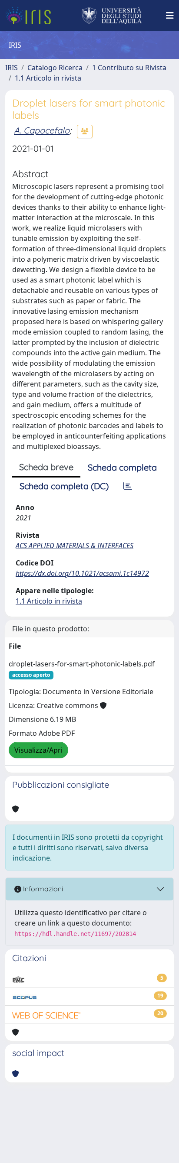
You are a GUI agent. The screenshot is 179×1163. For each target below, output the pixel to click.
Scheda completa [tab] (122, 467)
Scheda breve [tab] (46, 466)
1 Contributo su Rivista (129, 67)
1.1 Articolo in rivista (48, 78)
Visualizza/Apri (38, 750)
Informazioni (42, 888)
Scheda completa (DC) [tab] (64, 486)
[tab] (127, 486)
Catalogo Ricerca (55, 67)
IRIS (11, 67)
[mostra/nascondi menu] (170, 15)
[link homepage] (31, 15)
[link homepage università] (112, 15)
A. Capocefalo (42, 130)
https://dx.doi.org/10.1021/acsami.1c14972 (82, 573)
